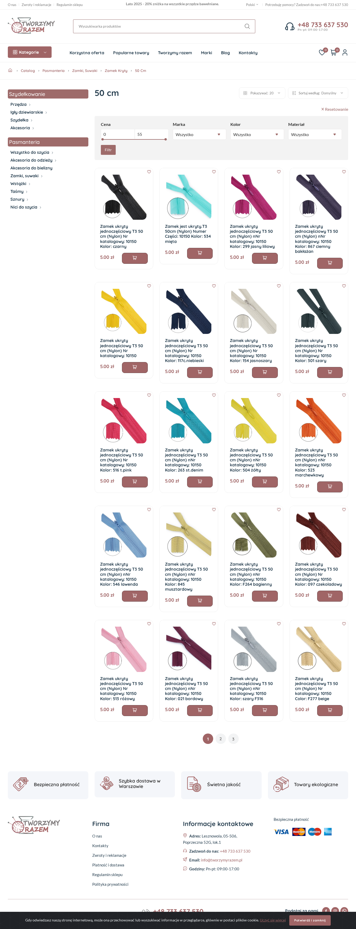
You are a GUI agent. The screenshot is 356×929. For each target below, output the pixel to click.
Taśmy (17, 191)
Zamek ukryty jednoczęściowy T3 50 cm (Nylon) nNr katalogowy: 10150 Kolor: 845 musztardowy (186, 576)
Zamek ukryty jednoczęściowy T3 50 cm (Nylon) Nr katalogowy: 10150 (121, 348)
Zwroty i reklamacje (36, 5)
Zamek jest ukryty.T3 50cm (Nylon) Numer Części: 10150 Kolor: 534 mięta (188, 234)
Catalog (28, 70)
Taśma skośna (22, 196)
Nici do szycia (24, 207)
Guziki (15, 165)
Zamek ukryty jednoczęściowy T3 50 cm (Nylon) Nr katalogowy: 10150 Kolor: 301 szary (316, 350)
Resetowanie (336, 109)
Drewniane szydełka (27, 125)
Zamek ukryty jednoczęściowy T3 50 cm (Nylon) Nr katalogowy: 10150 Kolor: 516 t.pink (121, 460)
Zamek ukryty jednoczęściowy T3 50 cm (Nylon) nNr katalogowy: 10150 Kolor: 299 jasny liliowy (252, 236)
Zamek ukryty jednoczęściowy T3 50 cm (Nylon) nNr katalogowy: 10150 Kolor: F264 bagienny (251, 574)
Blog (225, 52)
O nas (12, 5)
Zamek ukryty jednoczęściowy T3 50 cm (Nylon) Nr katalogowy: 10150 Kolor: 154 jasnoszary (251, 350)
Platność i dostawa (108, 865)
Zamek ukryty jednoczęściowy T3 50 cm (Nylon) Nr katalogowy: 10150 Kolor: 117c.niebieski (186, 350)
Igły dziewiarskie (27, 112)
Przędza (19, 104)
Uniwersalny (20, 212)
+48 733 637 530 (334, 5)
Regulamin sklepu (70, 5)
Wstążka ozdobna (25, 188)
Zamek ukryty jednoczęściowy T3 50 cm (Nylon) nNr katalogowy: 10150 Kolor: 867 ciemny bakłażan (316, 239)
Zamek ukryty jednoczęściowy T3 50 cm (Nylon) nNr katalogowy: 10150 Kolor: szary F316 (251, 688)
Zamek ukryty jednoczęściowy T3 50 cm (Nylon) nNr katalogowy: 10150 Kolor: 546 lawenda (121, 574)
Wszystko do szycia (30, 152)
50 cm (140, 70)
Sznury (17, 199)
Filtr (108, 150)
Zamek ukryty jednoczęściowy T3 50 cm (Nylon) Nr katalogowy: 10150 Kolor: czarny (121, 236)
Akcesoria (20, 127)
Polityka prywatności (110, 884)
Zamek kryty (116, 70)
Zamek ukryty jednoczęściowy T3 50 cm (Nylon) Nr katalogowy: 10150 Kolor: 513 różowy (121, 688)
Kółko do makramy (26, 148)
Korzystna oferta (87, 52)
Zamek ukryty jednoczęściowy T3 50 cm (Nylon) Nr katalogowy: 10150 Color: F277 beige (316, 688)
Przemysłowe (21, 217)
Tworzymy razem (175, 52)
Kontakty (248, 52)
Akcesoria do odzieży (31, 160)
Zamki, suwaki (84, 70)
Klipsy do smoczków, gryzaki (34, 132)
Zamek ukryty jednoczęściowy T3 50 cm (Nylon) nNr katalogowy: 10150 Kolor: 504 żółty (251, 460)
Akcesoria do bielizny (31, 167)
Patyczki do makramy (28, 135)
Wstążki (18, 183)
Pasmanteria (53, 70)
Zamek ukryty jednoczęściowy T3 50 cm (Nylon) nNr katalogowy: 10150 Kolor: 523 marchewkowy (316, 462)
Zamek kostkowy (25, 180)
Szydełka (19, 120)
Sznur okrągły (21, 204)
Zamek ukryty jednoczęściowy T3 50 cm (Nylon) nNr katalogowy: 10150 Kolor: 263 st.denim (186, 460)
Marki (206, 52)
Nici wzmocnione (24, 214)
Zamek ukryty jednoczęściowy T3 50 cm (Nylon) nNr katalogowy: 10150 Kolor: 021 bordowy (186, 688)
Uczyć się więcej (273, 920)
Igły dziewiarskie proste (30, 117)
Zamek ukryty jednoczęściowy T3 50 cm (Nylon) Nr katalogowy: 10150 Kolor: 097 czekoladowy (318, 574)
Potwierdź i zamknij (310, 920)
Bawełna (17, 109)
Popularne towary (131, 52)
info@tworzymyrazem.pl (221, 860)
